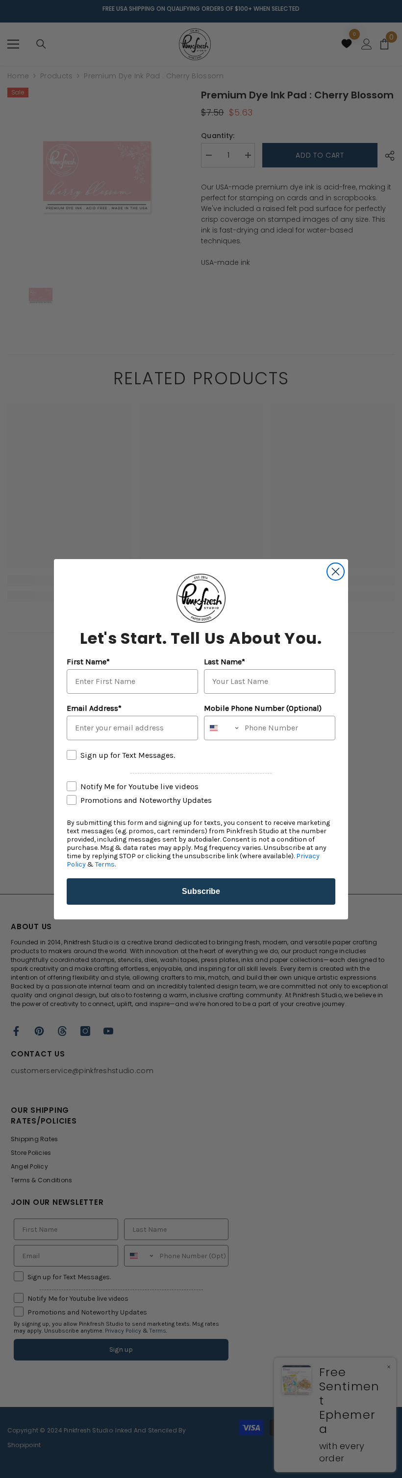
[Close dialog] (335, 571)
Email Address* (94, 708)
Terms (105, 864)
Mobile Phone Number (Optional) (263, 708)
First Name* (88, 661)
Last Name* (224, 661)
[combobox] (222, 728)
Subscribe (201, 891)
